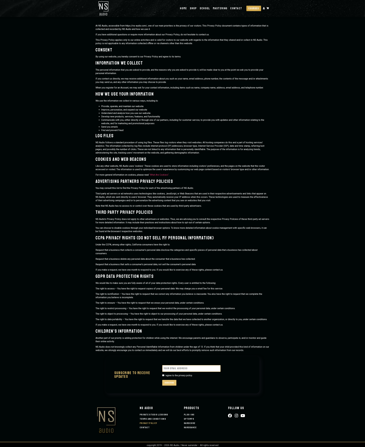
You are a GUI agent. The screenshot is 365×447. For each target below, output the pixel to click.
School (205, 8)
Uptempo (189, 419)
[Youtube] (243, 416)
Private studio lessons (154, 414)
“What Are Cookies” (159, 174)
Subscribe (169, 382)
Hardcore (189, 423)
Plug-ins (189, 414)
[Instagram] (236, 416)
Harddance (190, 427)
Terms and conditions (153, 419)
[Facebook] (230, 416)
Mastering (220, 8)
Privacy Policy (148, 423)
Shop (193, 8)
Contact (236, 8)
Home (183, 8)
